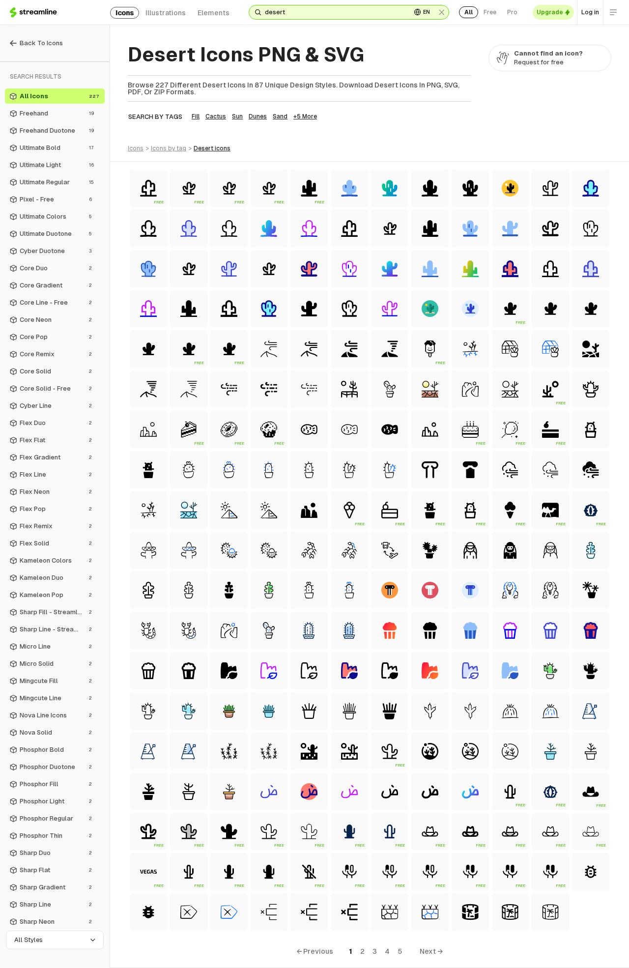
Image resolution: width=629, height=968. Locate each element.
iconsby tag (168, 148)
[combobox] (334, 12)
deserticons (212, 148)
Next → (431, 951)
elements (213, 13)
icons (124, 13)
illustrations (165, 13)
